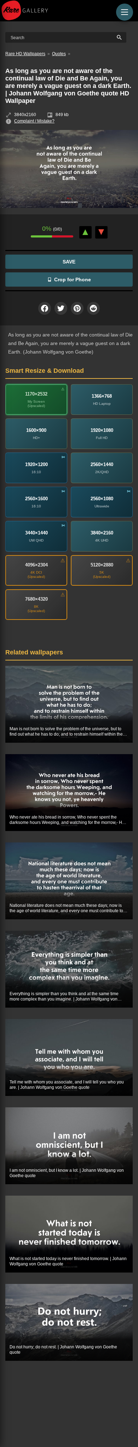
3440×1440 (36, 533)
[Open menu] (124, 12)
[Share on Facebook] (44, 308)
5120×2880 (102, 565)
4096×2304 (36, 565)
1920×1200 (36, 464)
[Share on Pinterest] (77, 308)
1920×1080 (102, 430)
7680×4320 (36, 599)
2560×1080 (102, 498)
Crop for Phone (72, 279)
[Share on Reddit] (93, 308)
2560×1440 (102, 464)
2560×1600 (36, 498)
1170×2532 (36, 394)
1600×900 (36, 430)
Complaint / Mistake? (34, 121)
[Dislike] (101, 232)
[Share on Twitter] (60, 308)
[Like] (85, 232)
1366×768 (102, 396)
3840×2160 (102, 533)
